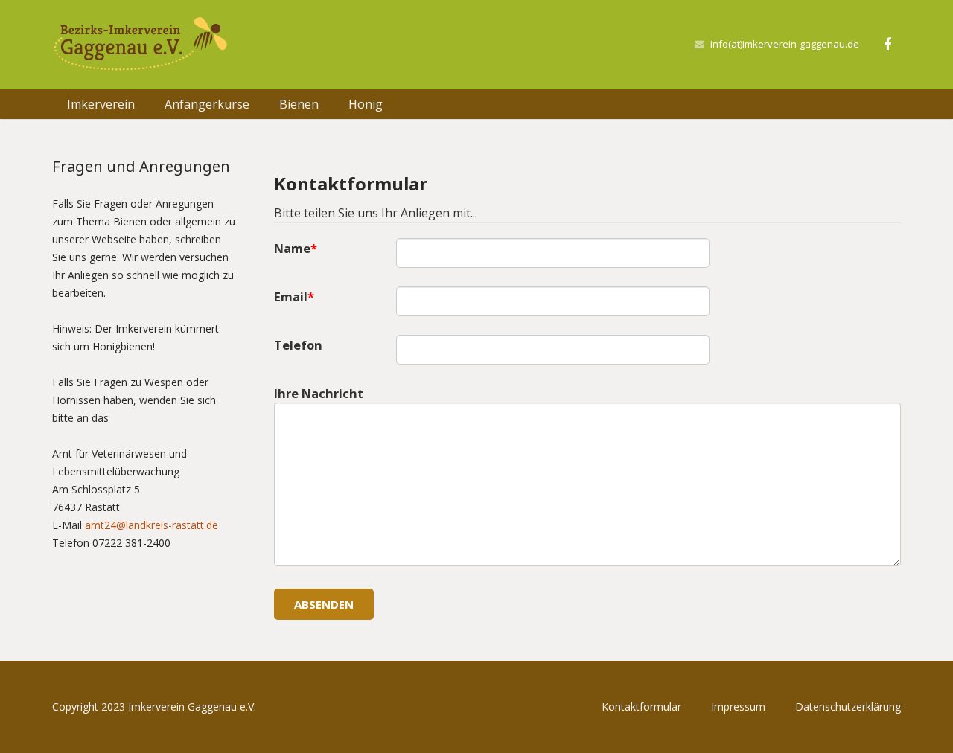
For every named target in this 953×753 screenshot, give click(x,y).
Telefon (298, 344)
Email (290, 296)
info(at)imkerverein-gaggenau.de (784, 44)
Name (292, 248)
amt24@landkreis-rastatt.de (151, 525)
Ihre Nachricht (318, 393)
